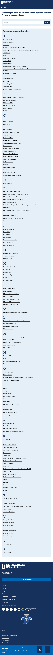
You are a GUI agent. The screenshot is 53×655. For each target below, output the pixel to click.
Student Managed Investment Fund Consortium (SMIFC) (17, 468)
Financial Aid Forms (8, 242)
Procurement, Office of (8, 407)
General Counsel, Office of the (10, 253)
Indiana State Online (8, 291)
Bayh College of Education (9, 100)
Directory (4, 585)
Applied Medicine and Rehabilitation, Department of (16, 76)
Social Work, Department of (10, 447)
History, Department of (9, 267)
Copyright (5, 164)
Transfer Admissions (8, 509)
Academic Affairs (7, 39)
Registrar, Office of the (8, 423)
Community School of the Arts (10, 153)
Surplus (5, 479)
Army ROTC (6, 81)
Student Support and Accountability (12, 477)
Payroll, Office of (7, 393)
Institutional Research (8, 296)
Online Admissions (7, 374)
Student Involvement (8, 463)
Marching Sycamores (8, 339)
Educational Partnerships (9, 202)
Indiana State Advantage (9, 288)
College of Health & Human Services (12, 143)
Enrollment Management (9, 215)
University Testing (7, 536)
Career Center (6, 124)
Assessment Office (7, 86)
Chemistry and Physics (8, 135)
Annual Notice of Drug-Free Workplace (9, 635)
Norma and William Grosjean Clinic (11, 361)
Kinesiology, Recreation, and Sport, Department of (15, 312)
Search (46, 22)
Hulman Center (7, 277)
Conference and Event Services (10, 156)
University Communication (9, 530)
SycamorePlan (6, 490)
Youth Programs (7, 552)
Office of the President (8, 372)
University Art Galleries (8, 522)
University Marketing (8, 533)
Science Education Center (9, 442)
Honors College (7, 272)
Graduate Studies (7, 258)
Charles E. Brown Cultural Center (11, 132)
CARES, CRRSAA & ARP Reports (11, 127)
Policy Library (6, 401)
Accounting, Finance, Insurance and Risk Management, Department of (20, 50)
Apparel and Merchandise (9, 73)
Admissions (6, 55)
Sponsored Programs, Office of (10, 450)
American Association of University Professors (14, 66)
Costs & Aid (6, 170)
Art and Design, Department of (10, 84)
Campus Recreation (8, 121)
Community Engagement (9, 151)
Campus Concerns (5, 637)
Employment (6, 207)
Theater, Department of (9, 503)
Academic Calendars (8, 42)
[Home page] (1, 7)
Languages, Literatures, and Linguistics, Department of (16, 320)
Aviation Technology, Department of (12, 89)
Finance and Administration (10, 240)
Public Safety (6, 415)
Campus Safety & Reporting (9, 596)
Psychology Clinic (7, 409)
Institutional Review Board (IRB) (11, 299)
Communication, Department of (11, 148)
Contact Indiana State (26, 579)
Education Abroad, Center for (10, 197)
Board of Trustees (7, 108)
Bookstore (5, 111)
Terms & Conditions (6, 642)
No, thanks (39, 649)
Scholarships (6, 439)
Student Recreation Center (9, 474)
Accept (47, 649)
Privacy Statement (5, 640)
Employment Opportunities (8, 599)
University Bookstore (8, 525)
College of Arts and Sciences (10, 140)
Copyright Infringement (9, 167)
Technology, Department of (10, 498)
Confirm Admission (8, 162)
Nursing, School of (7, 364)
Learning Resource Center (9, 323)
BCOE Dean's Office (8, 103)
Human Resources (7, 280)
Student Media (7, 471)
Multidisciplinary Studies (9, 345)
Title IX (3, 633)
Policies (3, 630)
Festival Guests (7, 237)
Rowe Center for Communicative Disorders (13, 431)
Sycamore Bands (7, 485)
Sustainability (6, 482)
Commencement (7, 145)
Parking (5, 388)
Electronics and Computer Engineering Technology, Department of (19, 205)
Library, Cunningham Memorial (10, 326)
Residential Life (7, 426)
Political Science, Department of (11, 404)
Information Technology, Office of (11, 293)
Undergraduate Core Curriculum (11, 520)
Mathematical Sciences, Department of (12, 342)
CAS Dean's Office (7, 129)
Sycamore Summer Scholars (10, 487)
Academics (6, 44)
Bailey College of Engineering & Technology (13, 97)
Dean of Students (7, 183)
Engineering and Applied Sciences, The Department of (16, 210)
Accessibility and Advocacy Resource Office (14, 47)
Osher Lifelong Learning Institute (11, 380)
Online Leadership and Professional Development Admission (18, 377)
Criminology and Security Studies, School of (13, 175)
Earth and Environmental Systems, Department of (15, 194)
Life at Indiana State (8, 329)
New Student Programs (9, 356)
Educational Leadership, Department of (13, 199)
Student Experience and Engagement (12, 460)
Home (4, 7)
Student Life (6, 466)
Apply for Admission (8, 78)
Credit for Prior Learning (9, 172)
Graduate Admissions (8, 256)
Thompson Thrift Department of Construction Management (17, 506)
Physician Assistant (8, 399)
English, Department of (9, 213)
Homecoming (6, 269)
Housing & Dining (7, 275)
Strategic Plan (6, 455)
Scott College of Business (9, 444)
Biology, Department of (9, 105)
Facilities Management (8, 229)
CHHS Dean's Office (8, 137)
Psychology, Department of (10, 412)
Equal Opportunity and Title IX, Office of (13, 218)
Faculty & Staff (6, 231)
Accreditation (6, 52)
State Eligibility (7, 452)
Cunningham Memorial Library (9, 605)
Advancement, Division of (9, 58)
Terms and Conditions (8, 501)
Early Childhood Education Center (11, 191)
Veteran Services (7, 544)
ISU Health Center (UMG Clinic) (11, 304)
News (4, 358)
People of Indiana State (9, 396)
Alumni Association (8, 63)
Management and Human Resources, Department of (16, 337)
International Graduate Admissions (11, 301)
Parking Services (7, 391)
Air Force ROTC (7, 60)
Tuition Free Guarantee (9, 511)
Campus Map (6, 119)
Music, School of (7, 347)
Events (5, 221)
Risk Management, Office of (10, 428)
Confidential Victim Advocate (10, 159)
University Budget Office (9, 528)
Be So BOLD (5, 602)
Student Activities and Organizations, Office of (14, 458)
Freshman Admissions (8, 245)
